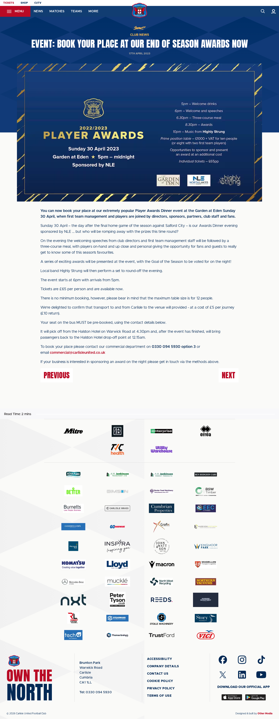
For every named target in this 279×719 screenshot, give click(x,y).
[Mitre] (73, 431)
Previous (57, 375)
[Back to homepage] (139, 10)
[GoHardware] (117, 527)
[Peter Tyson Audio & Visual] (117, 600)
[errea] (205, 431)
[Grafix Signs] (161, 526)
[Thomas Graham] (117, 635)
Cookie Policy (160, 681)
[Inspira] (117, 546)
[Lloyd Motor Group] (117, 564)
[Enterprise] (161, 431)
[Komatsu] (73, 564)
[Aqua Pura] (73, 474)
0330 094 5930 (95, 692)
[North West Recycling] (161, 581)
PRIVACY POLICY (161, 688)
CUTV (37, 3)
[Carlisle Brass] (117, 508)
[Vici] (205, 635)
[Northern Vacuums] (205, 581)
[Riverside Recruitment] (205, 600)
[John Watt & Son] (161, 546)
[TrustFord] (161, 635)
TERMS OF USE (159, 695)
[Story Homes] (205, 618)
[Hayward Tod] (73, 546)
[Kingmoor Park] (205, 546)
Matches (56, 11)
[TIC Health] (117, 449)
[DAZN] (117, 431)
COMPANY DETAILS (163, 666)
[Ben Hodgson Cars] (205, 474)
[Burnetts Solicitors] (73, 508)
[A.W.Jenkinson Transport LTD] (117, 474)
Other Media (265, 713)
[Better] (73, 491)
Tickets (8, 3)
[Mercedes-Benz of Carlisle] (73, 581)
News (38, 11)
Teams (76, 11)
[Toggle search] (262, 11)
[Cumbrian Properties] (161, 508)
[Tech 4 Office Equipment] (73, 635)
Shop (24, 3)
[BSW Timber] (205, 491)
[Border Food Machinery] (161, 491)
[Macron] (161, 564)
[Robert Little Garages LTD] (73, 618)
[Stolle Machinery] (161, 618)
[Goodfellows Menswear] (73, 526)
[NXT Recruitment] (73, 599)
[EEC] (205, 508)
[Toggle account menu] (273, 11)
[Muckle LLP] (117, 582)
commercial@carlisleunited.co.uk (77, 353)
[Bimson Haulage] (117, 491)
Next (228, 375)
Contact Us (157, 673)
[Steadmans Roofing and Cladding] (117, 618)
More (93, 11)
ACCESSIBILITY (159, 659)
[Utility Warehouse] (161, 449)
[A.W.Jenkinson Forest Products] (161, 474)
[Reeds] (161, 600)
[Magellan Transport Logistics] (205, 564)
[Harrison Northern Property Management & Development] (205, 526)
